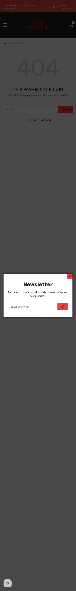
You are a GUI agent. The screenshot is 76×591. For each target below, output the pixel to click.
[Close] (69, 276)
